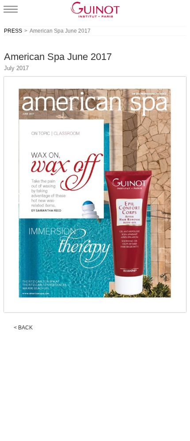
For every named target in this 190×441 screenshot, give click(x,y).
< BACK (23, 328)
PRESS (13, 31)
